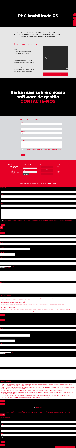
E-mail (25, 170)
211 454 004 (13, 171)
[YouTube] (38, 185)
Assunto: (22, 135)
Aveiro (57, 172)
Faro (57, 170)
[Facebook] (36, 185)
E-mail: (22, 126)
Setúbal (57, 168)
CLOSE (2, 232)
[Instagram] (41, 185)
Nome (25, 166)
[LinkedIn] (40, 185)
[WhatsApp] (35, 185)
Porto (57, 167)
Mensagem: (23, 140)
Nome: (22, 122)
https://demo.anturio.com (15, 173)
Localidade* (2, 247)
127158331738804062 (46, 173)
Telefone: (23, 131)
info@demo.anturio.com (15, 172)
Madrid (57, 173)
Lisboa (57, 166)
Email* (1, 257)
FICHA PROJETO (12, 174)
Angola (57, 176)
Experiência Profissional (5, 269)
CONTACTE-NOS (38, 101)
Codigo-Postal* (3, 252)
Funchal (58, 171)
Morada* (1, 242)
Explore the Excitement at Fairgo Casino (46, 170)
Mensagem (2, 282)
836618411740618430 (46, 166)
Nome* (1, 237)
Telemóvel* (2, 261)
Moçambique (58, 174)
